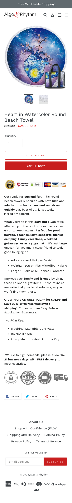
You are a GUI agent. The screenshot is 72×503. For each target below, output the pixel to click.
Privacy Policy (21, 441)
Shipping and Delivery (23, 435)
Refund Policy (54, 435)
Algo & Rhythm (39, 474)
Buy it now (36, 165)
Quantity (10, 135)
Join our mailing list (36, 452)
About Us (36, 422)
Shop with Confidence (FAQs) (36, 428)
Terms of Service (48, 441)
